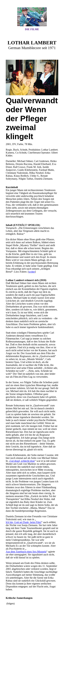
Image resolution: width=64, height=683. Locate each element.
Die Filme (32, 29)
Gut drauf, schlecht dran (22, 461)
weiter (32, 271)
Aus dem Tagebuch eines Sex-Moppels (26, 551)
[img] (32, 16)
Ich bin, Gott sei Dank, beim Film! (23, 522)
